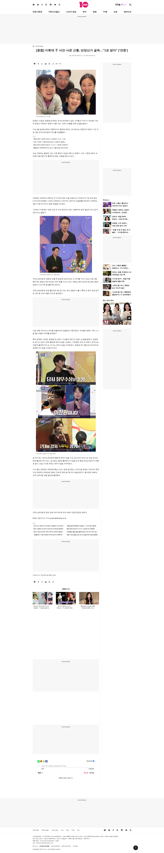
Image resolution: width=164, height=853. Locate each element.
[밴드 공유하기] (49, 64)
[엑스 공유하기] (42, 64)
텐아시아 (42, 849)
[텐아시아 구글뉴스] (59, 4)
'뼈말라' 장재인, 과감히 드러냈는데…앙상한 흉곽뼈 (120, 212)
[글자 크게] (57, 64)
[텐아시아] (83, 5)
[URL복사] (53, 64)
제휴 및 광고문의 (66, 846)
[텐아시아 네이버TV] (38, 4)
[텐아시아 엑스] (46, 4)
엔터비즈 (127, 12)
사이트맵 (75, 846)
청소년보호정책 (55, 846)
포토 (115, 12)
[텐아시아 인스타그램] (51, 4)
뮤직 (84, 12)
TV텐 (105, 12)
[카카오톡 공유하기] (34, 64)
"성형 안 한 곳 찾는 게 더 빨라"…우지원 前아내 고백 (121, 232)
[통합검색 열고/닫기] (130, 5)
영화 (95, 12)
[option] (117, 311)
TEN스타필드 (54, 12)
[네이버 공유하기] (46, 64)
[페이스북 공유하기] (38, 64)
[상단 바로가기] (135, 847)
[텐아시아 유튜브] (33, 4)
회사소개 (35, 846)
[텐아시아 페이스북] (113, 830)
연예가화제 (37, 12)
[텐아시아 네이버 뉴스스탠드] (55, 4)
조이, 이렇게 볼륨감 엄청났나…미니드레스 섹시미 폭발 (120, 268)
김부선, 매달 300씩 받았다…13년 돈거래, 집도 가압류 (120, 219)
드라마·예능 (71, 12)
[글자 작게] (60, 64)
